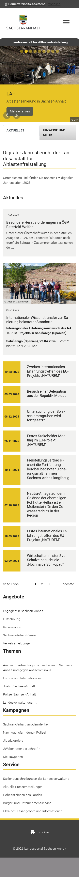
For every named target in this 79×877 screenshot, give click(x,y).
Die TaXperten (13, 757)
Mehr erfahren (20, 111)
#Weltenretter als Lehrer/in (21, 749)
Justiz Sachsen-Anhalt (19, 686)
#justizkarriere (13, 740)
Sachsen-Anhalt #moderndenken (26, 724)
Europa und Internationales (22, 678)
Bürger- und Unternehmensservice (27, 803)
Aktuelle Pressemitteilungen (23, 787)
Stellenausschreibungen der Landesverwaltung (36, 779)
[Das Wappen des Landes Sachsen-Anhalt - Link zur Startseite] (23, 23)
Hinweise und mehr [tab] (54, 132)
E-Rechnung (11, 619)
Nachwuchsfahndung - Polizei (24, 732)
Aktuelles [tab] (15, 130)
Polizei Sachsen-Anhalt (19, 694)
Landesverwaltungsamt (19, 702)
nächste (68, 584)
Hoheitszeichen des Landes (22, 795)
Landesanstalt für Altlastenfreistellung (40, 42)
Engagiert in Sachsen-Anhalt (23, 611)
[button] (25, 4)
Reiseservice (12, 627)
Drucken (39, 832)
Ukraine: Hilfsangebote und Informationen (32, 811)
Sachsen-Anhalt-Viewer (19, 635)
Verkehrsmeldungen (17, 643)
